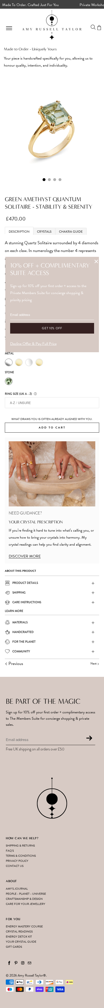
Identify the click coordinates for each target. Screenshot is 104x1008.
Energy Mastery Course (24, 926)
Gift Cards (14, 947)
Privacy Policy (17, 861)
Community (21, 651)
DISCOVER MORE (25, 556)
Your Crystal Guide (21, 941)
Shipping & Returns (20, 845)
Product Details (25, 583)
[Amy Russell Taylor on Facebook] (9, 963)
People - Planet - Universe (26, 894)
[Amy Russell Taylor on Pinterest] (16, 963)
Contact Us (14, 866)
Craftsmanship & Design (24, 899)
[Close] (96, 261)
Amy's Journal (17, 888)
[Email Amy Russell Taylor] (29, 963)
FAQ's (10, 850)
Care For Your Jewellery (25, 904)
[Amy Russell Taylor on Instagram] (22, 963)
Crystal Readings (19, 931)
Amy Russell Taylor (30, 975)
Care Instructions (26, 602)
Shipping (19, 592)
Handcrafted (23, 632)
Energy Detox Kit (19, 936)
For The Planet (24, 642)
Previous (15, 663)
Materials (20, 622)
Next (93, 663)
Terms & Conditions (21, 856)
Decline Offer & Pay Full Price (33, 344)
